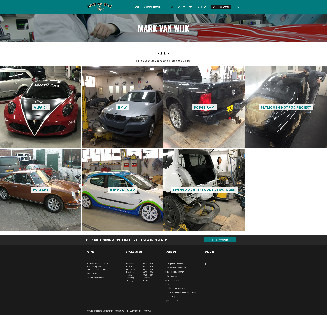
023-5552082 (92, 273)
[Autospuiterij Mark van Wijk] (99, 7)
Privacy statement (135, 310)
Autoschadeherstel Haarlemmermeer (180, 292)
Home (89, 44)
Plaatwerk (134, 7)
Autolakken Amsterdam (175, 288)
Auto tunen (170, 284)
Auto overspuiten (172, 296)
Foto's (170, 7)
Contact (202, 7)
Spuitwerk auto (171, 300)
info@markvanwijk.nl (95, 277)
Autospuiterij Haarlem (174, 263)
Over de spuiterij (185, 7)
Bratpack (147, 310)
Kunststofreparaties (153, 7)
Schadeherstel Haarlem (175, 272)
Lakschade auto (172, 276)
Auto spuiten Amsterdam (175, 267)
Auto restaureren (172, 280)
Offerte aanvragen (221, 7)
